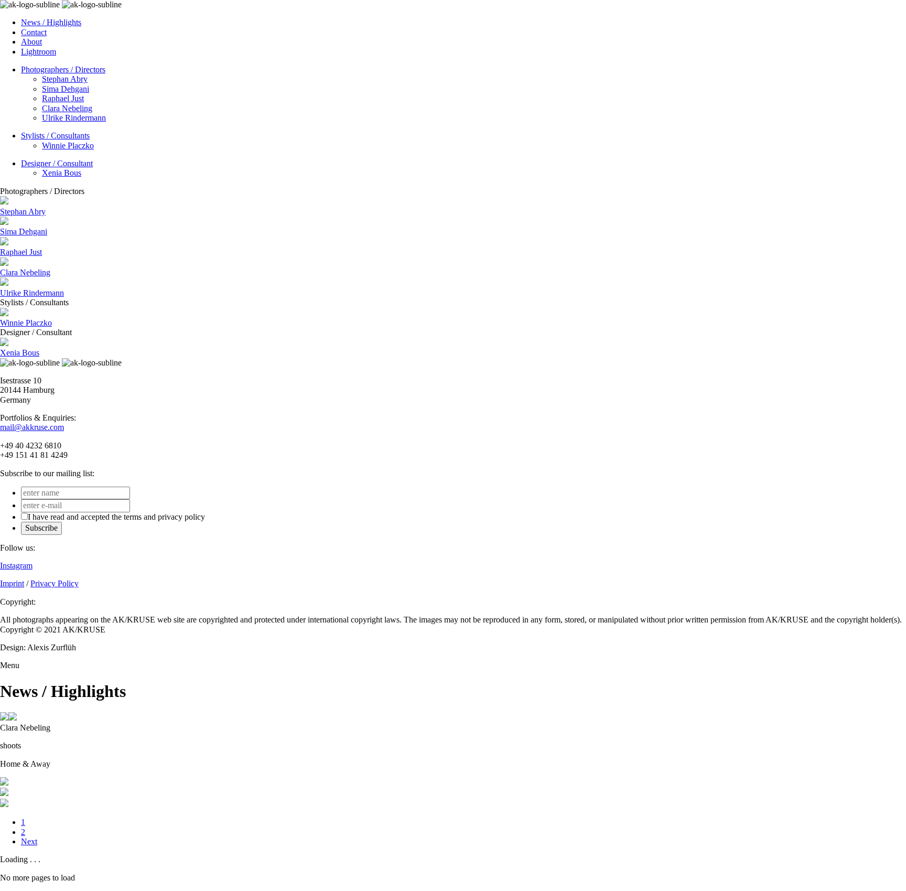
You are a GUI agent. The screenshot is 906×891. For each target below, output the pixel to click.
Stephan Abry (65, 78)
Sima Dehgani (65, 88)
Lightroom (38, 51)
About (31, 41)
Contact (34, 32)
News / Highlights (51, 22)
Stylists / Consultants (55, 135)
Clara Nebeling (67, 108)
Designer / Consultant (57, 163)
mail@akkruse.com (32, 427)
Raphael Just (63, 98)
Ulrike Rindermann (74, 117)
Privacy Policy (54, 583)
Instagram (16, 565)
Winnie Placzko (68, 145)
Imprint (12, 583)
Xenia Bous (61, 172)
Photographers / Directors (63, 69)
